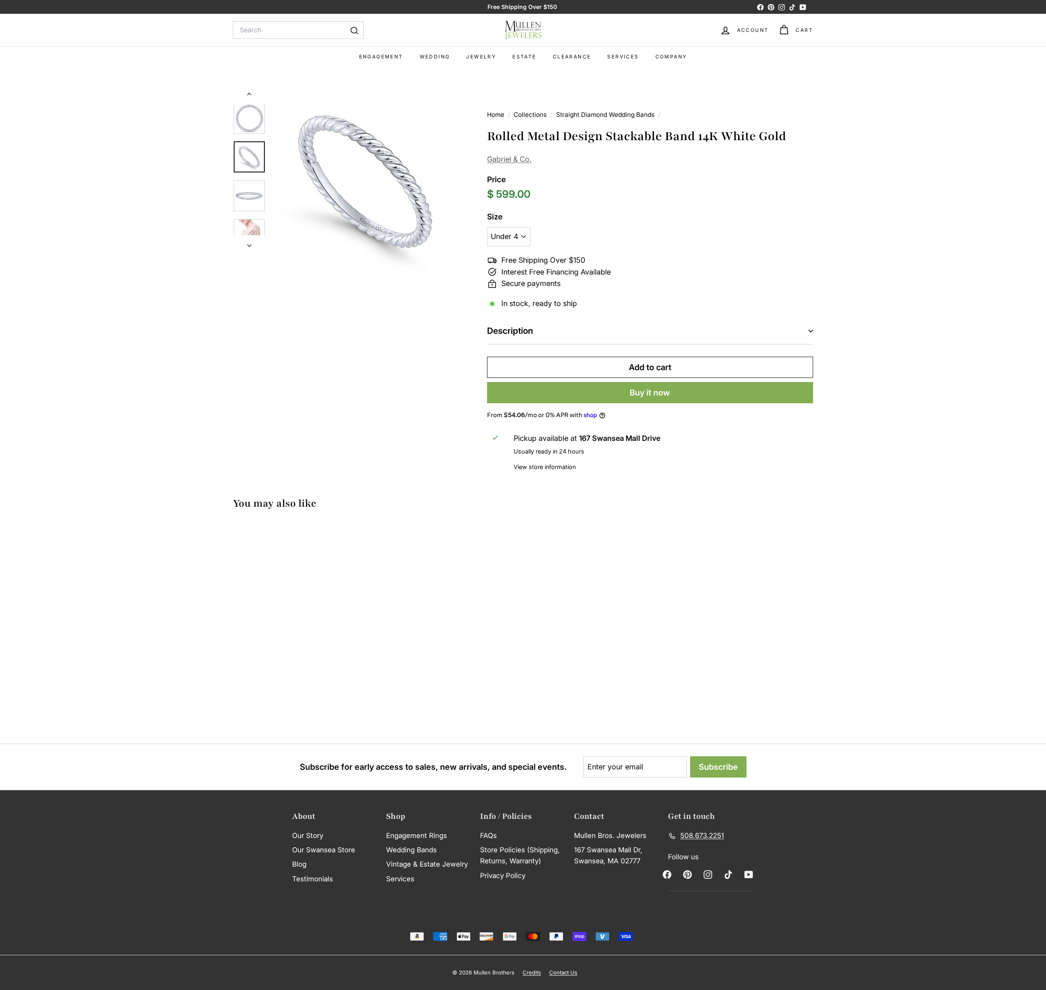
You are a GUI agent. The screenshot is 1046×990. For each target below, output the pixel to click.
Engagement (381, 57)
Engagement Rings (416, 835)
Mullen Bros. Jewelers (610, 835)
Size (495, 216)
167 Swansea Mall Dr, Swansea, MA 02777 (608, 855)
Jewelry (481, 57)
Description (510, 331)
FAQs (488, 835)
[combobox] (298, 30)
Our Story (307, 835)
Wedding (435, 57)
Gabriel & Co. (509, 159)
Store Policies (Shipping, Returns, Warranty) (520, 855)
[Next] (249, 243)
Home (496, 114)
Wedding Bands (411, 850)
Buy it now (650, 393)
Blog (299, 864)
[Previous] (249, 95)
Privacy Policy (502, 876)
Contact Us (563, 972)
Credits (532, 972)
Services (623, 57)
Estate (524, 57)
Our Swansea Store (323, 850)
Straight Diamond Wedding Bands (605, 114)
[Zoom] (366, 181)
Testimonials (312, 879)
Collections (531, 114)
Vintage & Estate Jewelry (427, 864)
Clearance (572, 57)
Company (671, 57)
